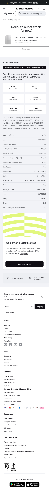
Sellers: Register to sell (12, 395)
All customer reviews (11, 425)
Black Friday (8, 431)
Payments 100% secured (13, 405)
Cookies (6, 448)
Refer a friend (8, 376)
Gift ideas (7, 428)
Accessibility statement (12, 335)
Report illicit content (11, 458)
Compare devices (10, 422)
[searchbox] (33, 13)
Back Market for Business (13, 402)
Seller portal (8, 398)
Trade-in (7, 386)
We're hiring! (8, 338)
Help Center (8, 359)
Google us (24, 254)
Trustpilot (7, 341)
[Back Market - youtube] (15, 344)
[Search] (20, 13)
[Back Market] (24, 8)
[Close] (46, 2)
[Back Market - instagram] (5, 344)
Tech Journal (8, 419)
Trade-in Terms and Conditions (15, 445)
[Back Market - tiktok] (10, 344)
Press (6, 328)
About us (7, 325)
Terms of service (10, 442)
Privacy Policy (8, 455)
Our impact (8, 331)
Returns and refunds (11, 366)
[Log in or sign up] (39, 8)
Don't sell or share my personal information (19, 451)
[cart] (44, 8)
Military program (9, 392)
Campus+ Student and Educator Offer (17, 389)
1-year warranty (9, 379)
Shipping (7, 362)
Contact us (8, 356)
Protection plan (9, 383)
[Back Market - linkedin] (20, 344)
